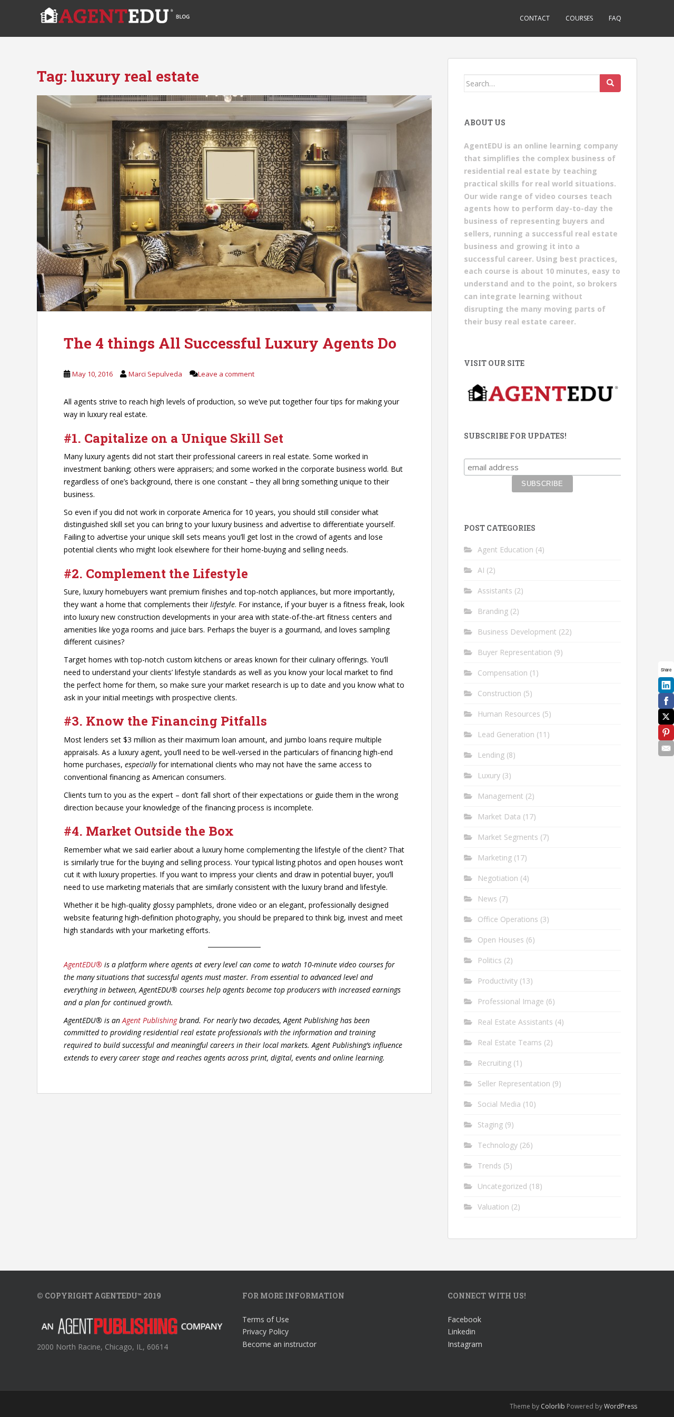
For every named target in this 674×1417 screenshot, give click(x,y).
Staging (490, 1124)
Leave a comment (226, 374)
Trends (489, 1166)
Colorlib (553, 1406)
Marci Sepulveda (155, 374)
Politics (490, 960)
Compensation (503, 673)
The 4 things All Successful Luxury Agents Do (230, 343)
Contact (535, 18)
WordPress (620, 1406)
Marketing (495, 858)
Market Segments (508, 837)
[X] (666, 717)
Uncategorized (502, 1186)
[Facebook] (666, 701)
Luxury (489, 775)
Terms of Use (265, 1319)
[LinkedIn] (666, 685)
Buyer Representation (515, 652)
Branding (493, 611)
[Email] (666, 748)
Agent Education (505, 549)
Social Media (499, 1104)
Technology (498, 1145)
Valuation (493, 1207)
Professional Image (511, 1001)
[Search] (610, 83)
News (487, 899)
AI (481, 570)
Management (500, 796)
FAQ (615, 18)
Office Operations (508, 919)
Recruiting (494, 1063)
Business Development (517, 632)
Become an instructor (279, 1344)
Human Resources (509, 714)
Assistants (495, 591)
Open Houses (501, 940)
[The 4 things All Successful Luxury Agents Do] (234, 203)
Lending (491, 755)
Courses (579, 18)
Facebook (464, 1319)
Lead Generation (506, 734)
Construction (499, 693)
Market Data (499, 816)
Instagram (465, 1344)
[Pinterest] (666, 732)
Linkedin (461, 1331)
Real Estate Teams (510, 1042)
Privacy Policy (265, 1331)
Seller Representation (514, 1083)
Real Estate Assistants (515, 1022)
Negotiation (498, 878)
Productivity (498, 981)
